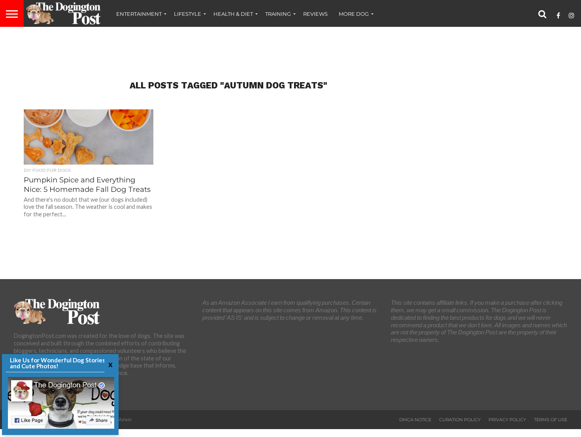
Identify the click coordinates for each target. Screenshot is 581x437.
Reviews (315, 14)
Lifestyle (187, 14)
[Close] (109, 364)
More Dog (354, 14)
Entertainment (139, 14)
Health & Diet (233, 14)
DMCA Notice (415, 419)
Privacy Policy (507, 419)
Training (278, 14)
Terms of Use (550, 419)
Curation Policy (460, 419)
